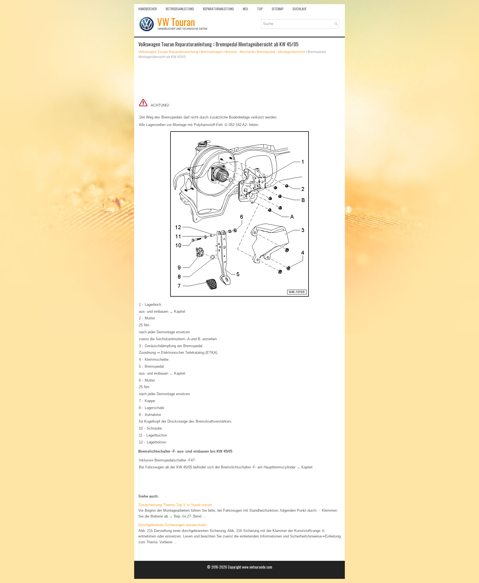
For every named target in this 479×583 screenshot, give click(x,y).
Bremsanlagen (212, 52)
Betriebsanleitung (180, 8)
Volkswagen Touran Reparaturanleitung (168, 52)
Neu (245, 8)
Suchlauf (299, 8)
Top (260, 8)
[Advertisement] (239, 78)
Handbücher (147, 8)
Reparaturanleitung (218, 8)
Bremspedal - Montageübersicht (281, 52)
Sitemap (278, 8)
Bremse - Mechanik (239, 52)
